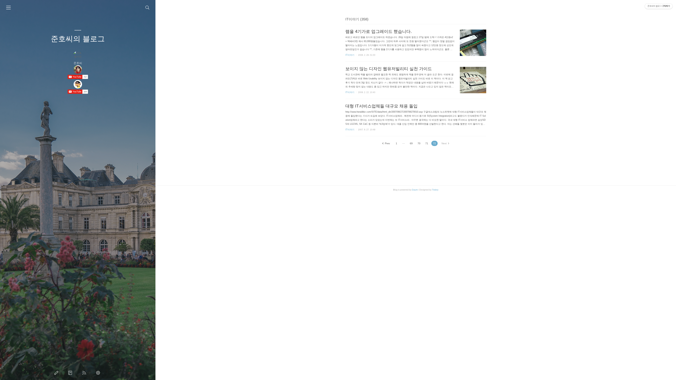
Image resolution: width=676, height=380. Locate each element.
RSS (85, 372)
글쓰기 (57, 372)
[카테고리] (8, 7)
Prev (387, 143)
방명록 (71, 372)
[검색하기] (147, 8)
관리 (99, 372)
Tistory (435, 190)
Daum (415, 190)
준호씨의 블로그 (78, 39)
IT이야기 (349, 55)
